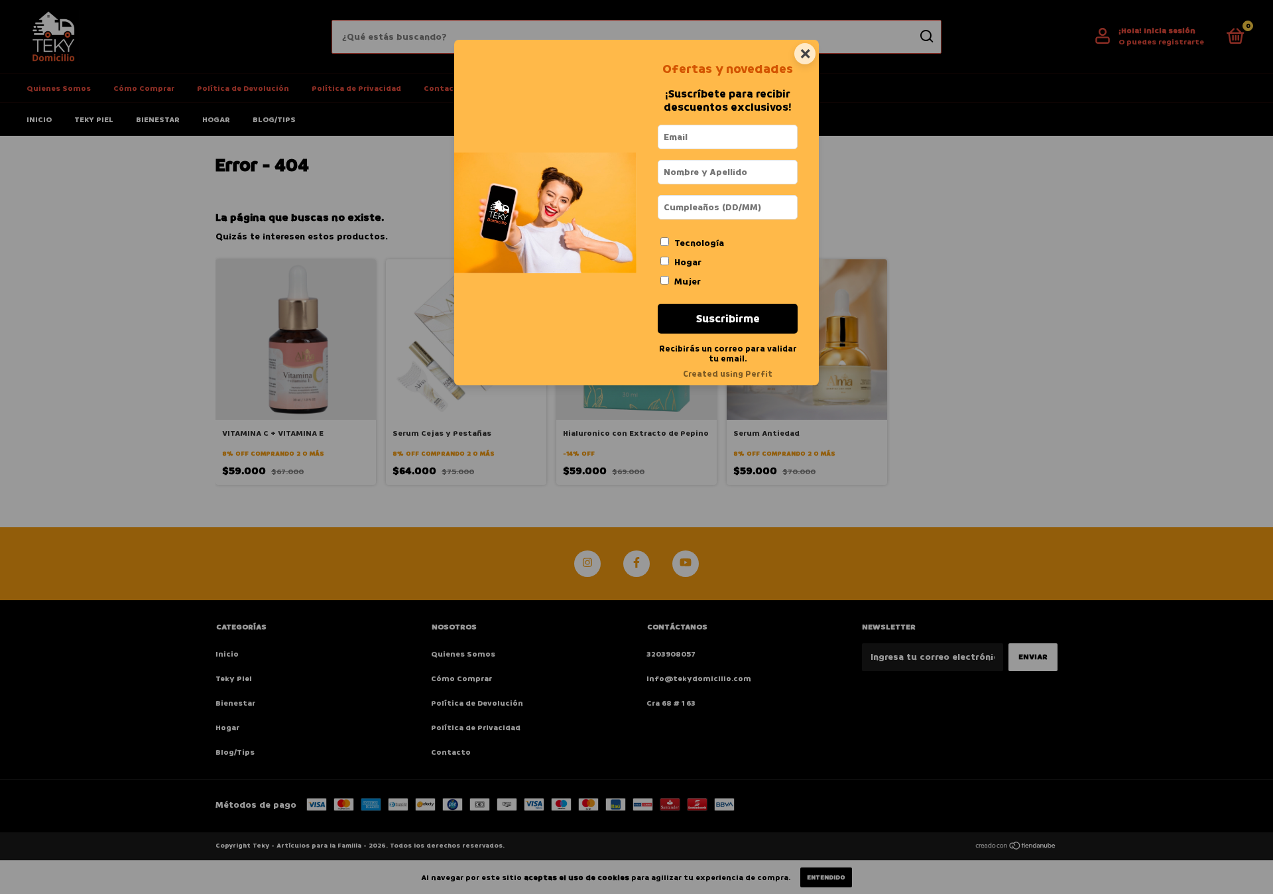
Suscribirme (728, 318)
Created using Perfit (727, 374)
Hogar (687, 262)
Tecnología (699, 243)
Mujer (687, 281)
